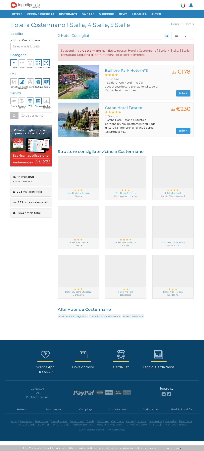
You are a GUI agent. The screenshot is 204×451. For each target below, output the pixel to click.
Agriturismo (150, 409)
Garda (90, 421)
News (123, 14)
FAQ (37, 392)
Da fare (88, 14)
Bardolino (26, 421)
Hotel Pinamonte (133, 316)
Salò (41, 424)
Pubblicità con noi (37, 397)
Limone (141, 421)
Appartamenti (118, 409)
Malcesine (155, 421)
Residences (54, 409)
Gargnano (117, 421)
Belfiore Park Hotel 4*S (126, 70)
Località (139, 14)
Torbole (65, 424)
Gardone (103, 421)
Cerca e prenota (40, 14)
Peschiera (185, 421)
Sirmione (52, 424)
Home (175, 24)
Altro (156, 14)
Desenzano (77, 421)
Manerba (171, 421)
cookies (152, 448)
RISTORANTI (68, 14)
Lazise (130, 421)
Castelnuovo (59, 421)
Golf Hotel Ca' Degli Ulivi (73, 316)
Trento (183, 424)
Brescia (157, 424)
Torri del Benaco (82, 424)
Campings (85, 409)
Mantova (170, 424)
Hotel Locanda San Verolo (105, 316)
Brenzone (41, 421)
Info (182, 93)
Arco (14, 421)
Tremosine (131, 424)
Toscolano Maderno (109, 424)
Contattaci (37, 388)
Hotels (16, 14)
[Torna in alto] (193, 440)
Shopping (106, 14)
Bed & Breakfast (182, 409)
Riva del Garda (26, 424)
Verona (145, 424)
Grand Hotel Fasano (123, 108)
